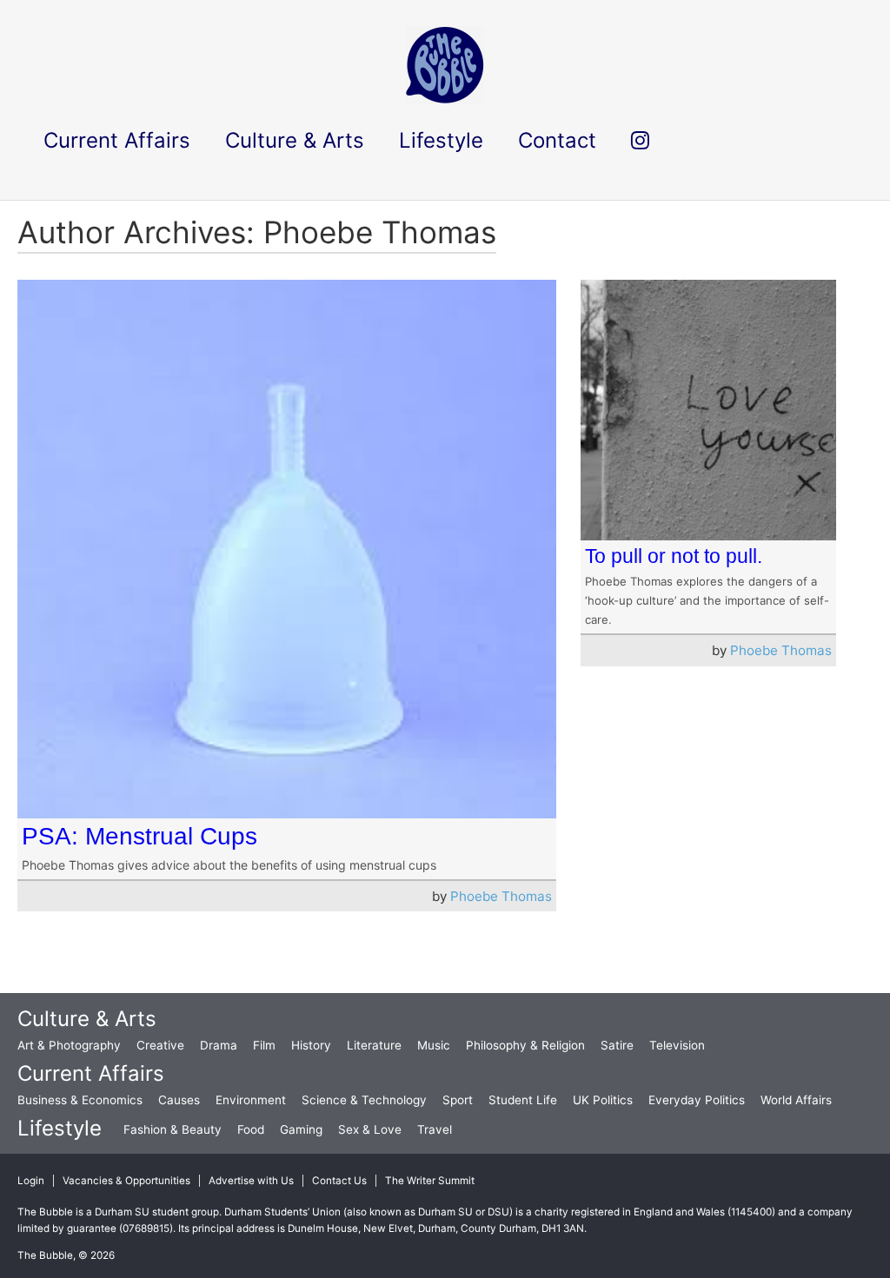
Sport (457, 1100)
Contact (557, 140)
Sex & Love (370, 1129)
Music (433, 1045)
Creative (160, 1045)
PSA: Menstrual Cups (139, 836)
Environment (251, 1100)
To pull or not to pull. (673, 556)
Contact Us (339, 1181)
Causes (179, 1100)
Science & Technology (364, 1100)
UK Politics (603, 1100)
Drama (218, 1045)
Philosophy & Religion (525, 1045)
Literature (374, 1045)
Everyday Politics (696, 1100)
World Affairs (796, 1100)
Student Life (522, 1100)
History (311, 1045)
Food (250, 1129)
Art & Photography (69, 1045)
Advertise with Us (251, 1181)
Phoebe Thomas (501, 896)
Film (264, 1045)
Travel (434, 1129)
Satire (617, 1045)
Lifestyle (59, 1128)
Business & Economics (80, 1100)
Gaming (301, 1129)
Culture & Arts (86, 1018)
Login (30, 1181)
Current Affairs (90, 1073)
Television (677, 1045)
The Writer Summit (430, 1181)
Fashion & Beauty (172, 1129)
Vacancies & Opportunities (126, 1181)
